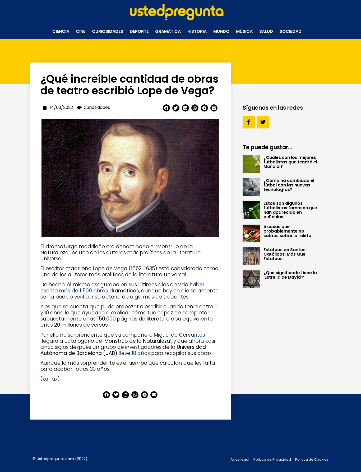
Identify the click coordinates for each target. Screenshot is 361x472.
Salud (266, 31)
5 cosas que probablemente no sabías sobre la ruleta (287, 231)
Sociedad (291, 31)
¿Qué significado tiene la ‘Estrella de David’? (290, 275)
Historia (197, 31)
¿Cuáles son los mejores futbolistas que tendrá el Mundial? (290, 162)
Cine (80, 31)
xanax (50, 378)
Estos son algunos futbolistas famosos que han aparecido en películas (290, 210)
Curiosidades (107, 31)
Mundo (221, 31)
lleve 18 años (134, 353)
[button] (166, 108)
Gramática (168, 31)
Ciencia (60, 31)
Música (244, 31)
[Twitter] (263, 122)
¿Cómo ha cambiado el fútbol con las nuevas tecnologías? (288, 185)
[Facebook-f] (249, 122)
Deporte (139, 31)
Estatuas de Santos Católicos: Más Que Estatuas (284, 254)
